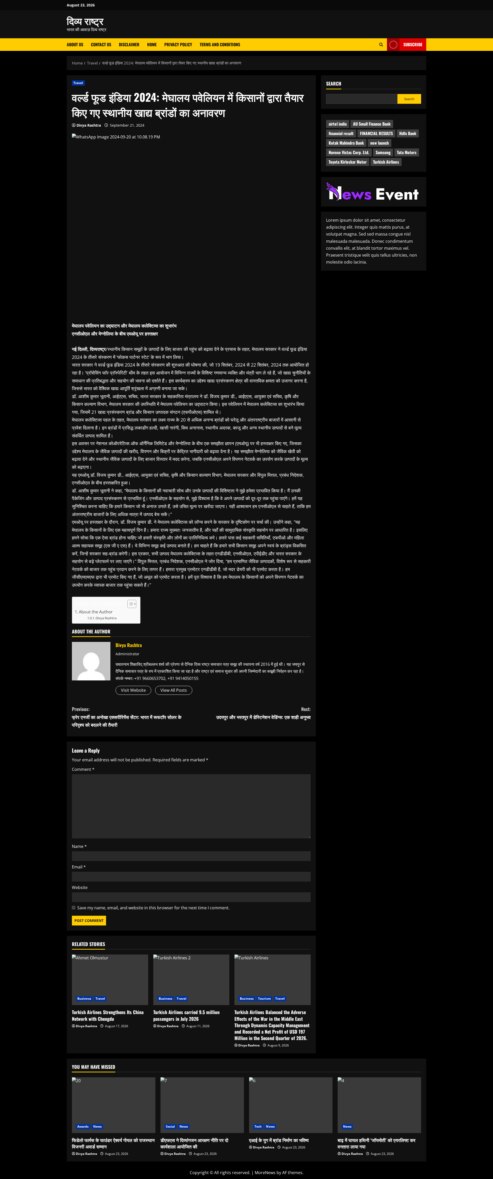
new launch (379, 143)
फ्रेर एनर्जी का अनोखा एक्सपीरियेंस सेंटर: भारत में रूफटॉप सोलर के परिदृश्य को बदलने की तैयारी (126, 717)
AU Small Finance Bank (372, 124)
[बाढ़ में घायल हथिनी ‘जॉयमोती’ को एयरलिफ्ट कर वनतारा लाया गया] (379, 1105)
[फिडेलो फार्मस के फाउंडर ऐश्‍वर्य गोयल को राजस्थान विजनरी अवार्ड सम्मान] (113, 1105)
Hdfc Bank (407, 133)
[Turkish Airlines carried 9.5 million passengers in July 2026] (191, 980)
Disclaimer (129, 44)
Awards (83, 1126)
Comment (83, 769)
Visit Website (133, 690)
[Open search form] (381, 45)
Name (79, 846)
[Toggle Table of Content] (129, 604)
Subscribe (412, 44)
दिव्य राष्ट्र (85, 20)
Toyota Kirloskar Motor (348, 162)
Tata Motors (406, 152)
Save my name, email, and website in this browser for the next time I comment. (153, 908)
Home (152, 44)
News (97, 1126)
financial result (341, 133)
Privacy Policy (178, 44)
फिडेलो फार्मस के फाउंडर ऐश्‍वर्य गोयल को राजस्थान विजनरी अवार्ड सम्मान (113, 1143)
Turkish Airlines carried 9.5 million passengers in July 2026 (186, 1015)
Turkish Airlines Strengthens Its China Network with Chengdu (108, 1015)
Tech (258, 1126)
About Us (75, 44)
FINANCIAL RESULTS (376, 133)
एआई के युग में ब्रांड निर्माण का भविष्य (279, 1140)
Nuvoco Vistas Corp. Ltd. (349, 152)
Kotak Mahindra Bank (346, 143)
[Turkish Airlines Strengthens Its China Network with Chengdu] (110, 980)
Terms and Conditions (220, 44)
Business (84, 998)
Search (333, 83)
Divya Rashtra (89, 125)
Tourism (264, 998)
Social (170, 1126)
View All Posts (173, 690)
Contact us (101, 44)
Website (80, 887)
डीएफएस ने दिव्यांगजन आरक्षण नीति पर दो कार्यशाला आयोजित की (194, 1143)
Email (79, 867)
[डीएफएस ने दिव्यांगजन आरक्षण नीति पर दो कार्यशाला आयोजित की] (202, 1105)
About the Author (96, 612)
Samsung (383, 152)
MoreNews (265, 1172)
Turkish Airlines (386, 162)
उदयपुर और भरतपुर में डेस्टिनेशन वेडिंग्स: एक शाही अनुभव (263, 713)
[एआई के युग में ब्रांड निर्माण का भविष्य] (291, 1105)
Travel (78, 83)
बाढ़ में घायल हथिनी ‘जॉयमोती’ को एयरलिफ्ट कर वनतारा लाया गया (376, 1143)
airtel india (338, 124)
